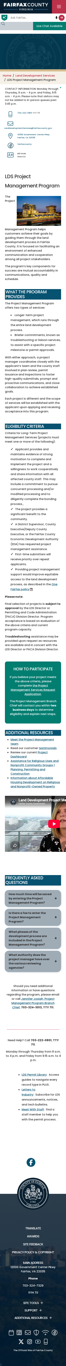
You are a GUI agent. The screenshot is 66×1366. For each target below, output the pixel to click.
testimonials (48, 748)
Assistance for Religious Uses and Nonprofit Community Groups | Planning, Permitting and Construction (35, 767)
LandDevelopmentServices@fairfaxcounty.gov (28, 128)
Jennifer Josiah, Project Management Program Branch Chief (33, 1003)
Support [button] (30, 1310)
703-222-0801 (24, 112)
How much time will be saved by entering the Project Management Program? (30, 898)
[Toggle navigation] (59, 7)
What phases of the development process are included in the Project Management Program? (28, 938)
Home (7, 76)
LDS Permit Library (34, 1075)
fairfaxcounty (24, 144)
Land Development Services (35, 76)
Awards (33, 1236)
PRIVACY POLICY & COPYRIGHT (33, 1252)
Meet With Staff (33, 1109)
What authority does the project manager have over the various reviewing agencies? (29, 961)
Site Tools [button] (31, 1303)
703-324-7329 (33, 1286)
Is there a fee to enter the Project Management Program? (27, 917)
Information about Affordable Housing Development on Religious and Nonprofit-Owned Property (35, 782)
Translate (33, 1228)
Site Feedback (33, 1244)
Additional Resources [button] (31, 1318)
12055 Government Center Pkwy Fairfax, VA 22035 (33, 136)
